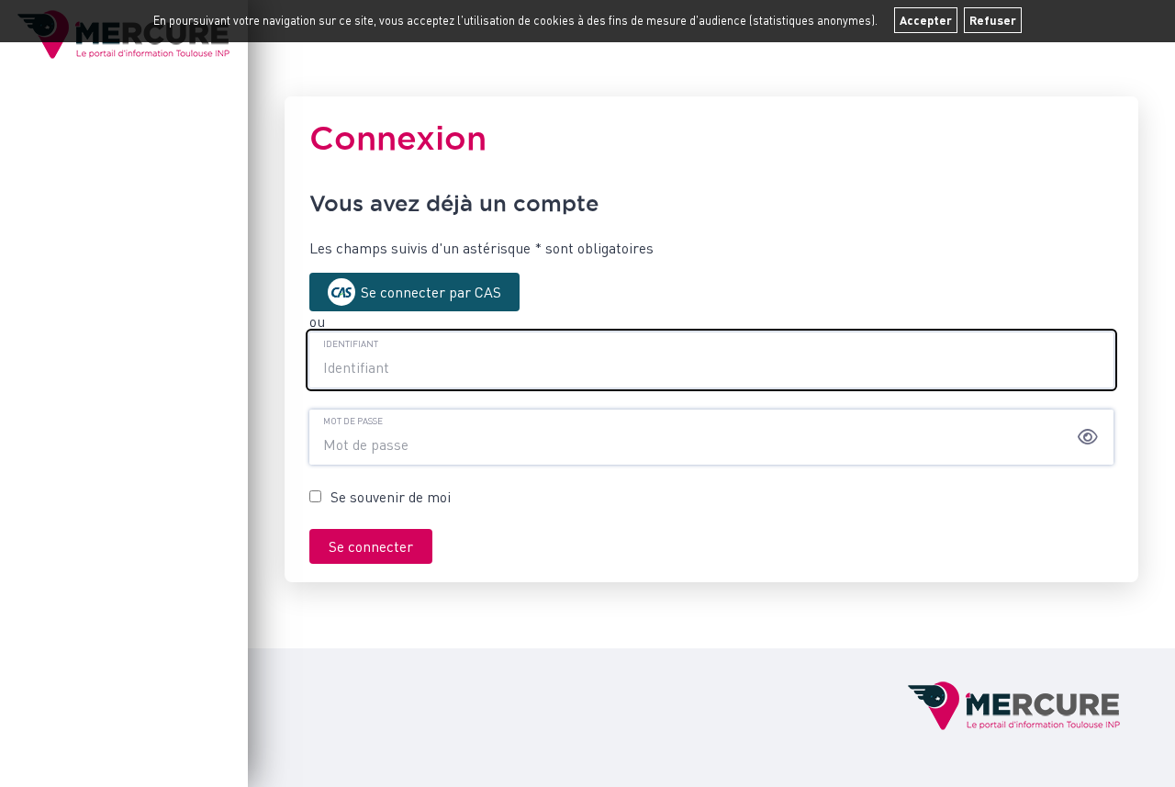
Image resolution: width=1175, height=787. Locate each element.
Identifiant (350, 343)
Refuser (992, 20)
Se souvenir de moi (390, 497)
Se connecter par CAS (431, 292)
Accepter (926, 20)
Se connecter (371, 546)
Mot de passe (353, 420)
